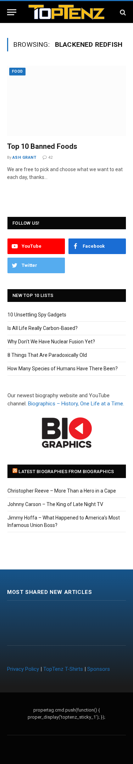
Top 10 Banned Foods (42, 146)
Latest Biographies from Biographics (66, 471)
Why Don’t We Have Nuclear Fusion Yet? (51, 341)
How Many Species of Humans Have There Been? (62, 368)
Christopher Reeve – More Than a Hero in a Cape (61, 491)
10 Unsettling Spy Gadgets (36, 315)
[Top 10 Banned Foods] (66, 101)
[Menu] (11, 12)
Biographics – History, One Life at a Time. (76, 403)
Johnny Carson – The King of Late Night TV (55, 504)
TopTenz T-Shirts (63, 669)
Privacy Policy (23, 669)
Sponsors (98, 669)
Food (17, 71)
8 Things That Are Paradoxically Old (47, 355)
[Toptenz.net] (66, 12)
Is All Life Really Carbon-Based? (42, 328)
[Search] (122, 12)
